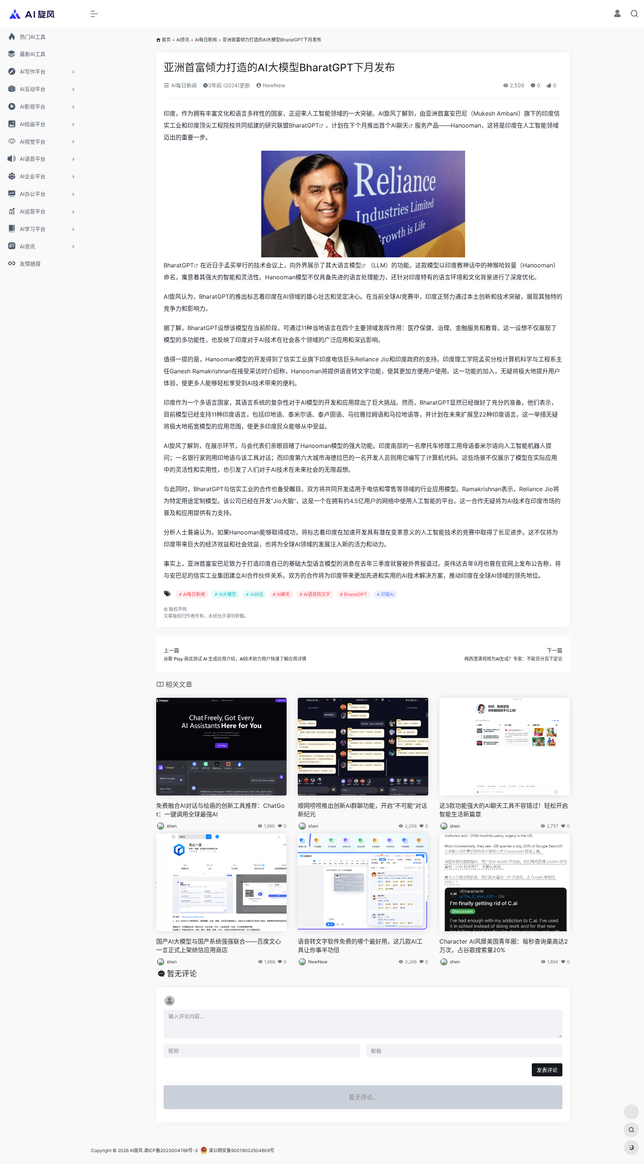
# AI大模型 (225, 594)
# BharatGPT (353, 594)
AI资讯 (182, 40)
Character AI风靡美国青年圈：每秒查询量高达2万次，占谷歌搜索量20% (503, 946)
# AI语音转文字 (315, 594)
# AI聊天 (281, 594)
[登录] (617, 14)
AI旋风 (172, 445)
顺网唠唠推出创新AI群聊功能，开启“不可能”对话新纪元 (362, 810)
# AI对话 (254, 594)
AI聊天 (399, 125)
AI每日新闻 (206, 40)
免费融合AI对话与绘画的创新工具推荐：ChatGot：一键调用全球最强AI (220, 810)
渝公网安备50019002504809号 (241, 1150)
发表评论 (547, 1070)
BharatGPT (304, 125)
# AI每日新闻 (192, 594)
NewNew (273, 85)
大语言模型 (346, 265)
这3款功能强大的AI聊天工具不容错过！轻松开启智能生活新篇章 (503, 810)
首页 (166, 40)
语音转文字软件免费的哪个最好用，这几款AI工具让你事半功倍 (360, 946)
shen (172, 826)
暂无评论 (182, 973)
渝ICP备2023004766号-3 (171, 1150)
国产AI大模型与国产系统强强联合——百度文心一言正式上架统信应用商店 (218, 946)
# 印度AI (385, 594)
